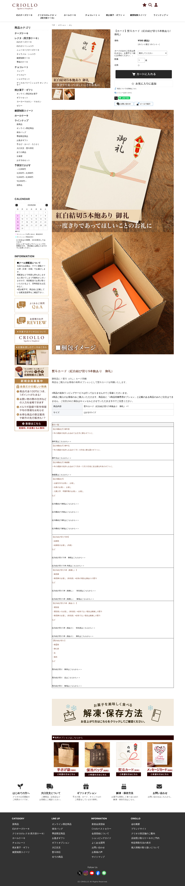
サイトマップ (98, 856)
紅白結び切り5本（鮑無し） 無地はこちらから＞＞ (73, 599)
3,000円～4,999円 (25, 173)
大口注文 (56, 847)
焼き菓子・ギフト (114, 15)
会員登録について (100, 833)
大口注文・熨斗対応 (25, 148)
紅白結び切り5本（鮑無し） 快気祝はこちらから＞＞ (74, 591)
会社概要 (135, 824)
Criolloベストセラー (101, 828)
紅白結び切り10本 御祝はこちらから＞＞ (69, 557)
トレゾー (20, 71)
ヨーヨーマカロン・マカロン (29, 101)
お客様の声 (97, 852)
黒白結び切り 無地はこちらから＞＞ (67, 686)
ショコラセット (23, 79)
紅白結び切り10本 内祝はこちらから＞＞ (68, 566)
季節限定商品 (22, 136)
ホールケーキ (70, 15)
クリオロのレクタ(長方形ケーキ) (28, 833)
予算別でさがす (23, 165)
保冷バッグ (21, 132)
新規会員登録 (98, 824)
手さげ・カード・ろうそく (28, 144)
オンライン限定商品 (25, 128)
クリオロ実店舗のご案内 (143, 833)
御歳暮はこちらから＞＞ (61, 475)
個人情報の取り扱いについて (145, 847)
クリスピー (21, 75)
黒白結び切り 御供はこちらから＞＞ (67, 669)
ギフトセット (22, 97)
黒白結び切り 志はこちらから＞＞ (66, 677)
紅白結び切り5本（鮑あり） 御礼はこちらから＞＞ (73, 636)
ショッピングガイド (101, 838)
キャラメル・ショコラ (26, 54)
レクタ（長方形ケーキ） (27, 38)
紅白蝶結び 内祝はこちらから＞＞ (65, 512)
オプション (62, 25)
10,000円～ (22, 181)
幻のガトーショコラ (25, 46)
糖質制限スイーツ (138, 15)
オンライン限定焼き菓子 (27, 93)
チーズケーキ (21, 33)
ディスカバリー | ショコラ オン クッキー (32, 84)
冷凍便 (19, 156)
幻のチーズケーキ (24, 15)
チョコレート (91, 15)
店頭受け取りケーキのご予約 (145, 838)
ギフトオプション (60, 842)
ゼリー (19, 105)
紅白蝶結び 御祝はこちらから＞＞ (65, 504)
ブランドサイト (138, 828)
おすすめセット (23, 160)
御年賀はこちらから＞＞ (61, 441)
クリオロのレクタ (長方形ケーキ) (46, 16)
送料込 (19, 185)
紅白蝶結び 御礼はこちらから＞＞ (65, 520)
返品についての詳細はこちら (127, 88)
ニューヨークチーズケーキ (28, 50)
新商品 (19, 124)
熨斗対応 (56, 852)
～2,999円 (21, 169)
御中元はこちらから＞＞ (61, 458)
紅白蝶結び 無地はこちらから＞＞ (65, 528)
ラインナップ (160, 15)
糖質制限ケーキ (23, 58)
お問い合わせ (98, 847)
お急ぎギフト (22, 140)
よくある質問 (98, 842)
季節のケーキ (22, 62)
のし (70, 25)
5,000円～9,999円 (25, 177)
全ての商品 (21, 152)
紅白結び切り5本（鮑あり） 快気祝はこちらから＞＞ (73, 628)
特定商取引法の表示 (141, 842)
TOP (53, 25)
